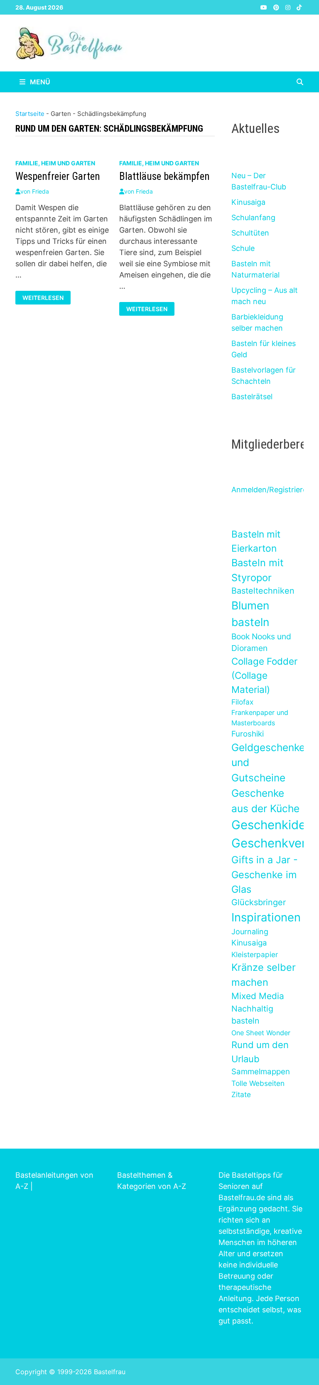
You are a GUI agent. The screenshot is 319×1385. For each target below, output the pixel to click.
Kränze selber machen (263, 974)
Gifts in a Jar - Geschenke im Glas (264, 874)
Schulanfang (253, 217)
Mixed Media (257, 996)
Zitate (241, 1094)
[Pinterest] (277, 6)
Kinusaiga (248, 202)
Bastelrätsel (251, 396)
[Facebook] (255, 6)
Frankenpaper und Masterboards (259, 717)
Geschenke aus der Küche (265, 801)
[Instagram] (288, 6)
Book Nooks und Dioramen (261, 642)
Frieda (40, 191)
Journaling (249, 931)
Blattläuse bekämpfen (164, 176)
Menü (39, 82)
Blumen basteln (250, 614)
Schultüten (250, 232)
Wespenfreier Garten (57, 176)
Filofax (242, 701)
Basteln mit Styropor (257, 570)
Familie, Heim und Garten (55, 163)
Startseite (29, 114)
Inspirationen (266, 917)
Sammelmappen (260, 1071)
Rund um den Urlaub (260, 1051)
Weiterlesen (44, 297)
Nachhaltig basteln (252, 1015)
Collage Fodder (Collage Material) (264, 675)
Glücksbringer (258, 902)
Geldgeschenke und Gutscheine (268, 762)
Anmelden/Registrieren (271, 489)
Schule (243, 248)
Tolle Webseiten (258, 1083)
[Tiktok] (299, 6)
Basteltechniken (262, 591)
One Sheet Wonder (260, 1033)
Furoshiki (247, 734)
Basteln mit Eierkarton (255, 541)
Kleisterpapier (254, 954)
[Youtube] (264, 6)
